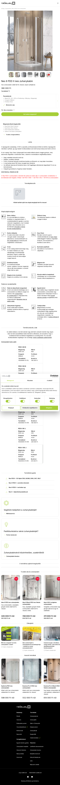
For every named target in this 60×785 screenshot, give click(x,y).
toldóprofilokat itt (54, 317)
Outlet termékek (34, 738)
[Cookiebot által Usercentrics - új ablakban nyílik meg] (51, 376)
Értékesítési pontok (21, 723)
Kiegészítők (33, 734)
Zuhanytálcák (33, 730)
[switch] (22, 401)
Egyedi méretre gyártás (23, 743)
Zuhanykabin (8, 8)
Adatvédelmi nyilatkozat (35, 772)
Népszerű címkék (34, 764)
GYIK (31, 761)
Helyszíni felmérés (21, 750)
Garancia (19, 719)
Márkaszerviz (10, 513)
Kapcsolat (19, 734)
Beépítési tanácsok (35, 753)
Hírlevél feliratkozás (35, 757)
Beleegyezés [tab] (10, 380)
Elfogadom (49, 407)
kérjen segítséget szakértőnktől (42, 337)
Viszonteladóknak (21, 727)
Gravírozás (19, 757)
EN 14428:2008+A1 (13, 240)
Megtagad (11, 407)
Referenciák (20, 730)
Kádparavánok (34, 727)
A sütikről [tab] (49, 380)
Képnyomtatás (20, 753)
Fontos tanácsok (11, 535)
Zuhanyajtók (33, 719)
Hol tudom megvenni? (30, 114)
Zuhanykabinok (34, 716)
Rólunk (18, 716)
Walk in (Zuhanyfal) (35, 723)
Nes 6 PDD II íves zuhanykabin (19, 8)
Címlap (2, 8)
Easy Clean (54, 237)
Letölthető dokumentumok (36, 746)
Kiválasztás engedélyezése (30, 407)
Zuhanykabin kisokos (12, 556)
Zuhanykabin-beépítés (22, 746)
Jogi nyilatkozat (23, 772)
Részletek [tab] (30, 380)
